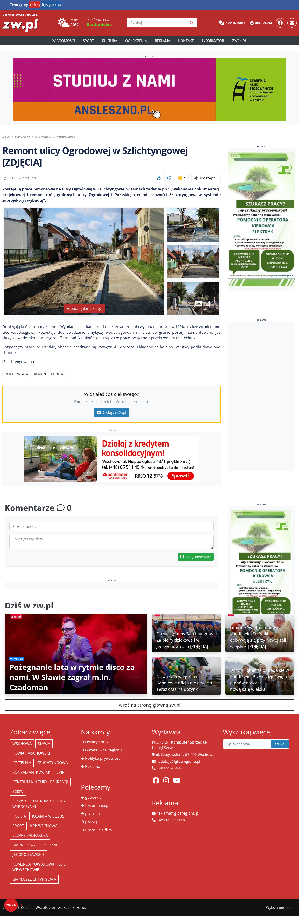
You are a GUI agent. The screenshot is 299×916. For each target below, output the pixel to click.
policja (19, 816)
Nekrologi (263, 23)
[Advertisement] (263, 396)
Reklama (162, 40)
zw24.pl (239, 40)
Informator (213, 40)
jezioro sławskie (28, 854)
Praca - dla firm (98, 830)
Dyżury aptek (96, 741)
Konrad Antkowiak (31, 772)
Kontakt (186, 40)
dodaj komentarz (197, 557)
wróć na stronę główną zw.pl (149, 705)
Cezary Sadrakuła (30, 835)
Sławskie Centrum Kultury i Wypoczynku (40, 803)
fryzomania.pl (97, 805)
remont (41, 374)
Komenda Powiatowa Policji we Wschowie (40, 867)
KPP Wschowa (43, 825)
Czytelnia (21, 762)
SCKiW (18, 791)
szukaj (279, 744)
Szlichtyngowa (17, 374)
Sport (88, 40)
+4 (206, 304)
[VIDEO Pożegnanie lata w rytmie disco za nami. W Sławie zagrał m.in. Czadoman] (76, 653)
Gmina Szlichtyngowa (34, 879)
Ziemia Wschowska (16, 137)
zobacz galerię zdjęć (84, 308)
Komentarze (235, 23)
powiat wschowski (31, 753)
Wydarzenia (44, 137)
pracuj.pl (93, 813)
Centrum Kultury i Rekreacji (40, 781)
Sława (44, 743)
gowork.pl (94, 797)
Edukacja (53, 845)
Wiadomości (63, 40)
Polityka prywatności (103, 758)
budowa (58, 374)
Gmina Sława (25, 845)
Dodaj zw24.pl (114, 412)
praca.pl (92, 821)
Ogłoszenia (136, 40)
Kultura (109, 40)
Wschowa (22, 743)
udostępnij (207, 178)
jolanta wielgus (48, 816)
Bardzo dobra (99, 24)
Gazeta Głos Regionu (103, 750)
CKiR (60, 772)
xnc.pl (291, 907)
